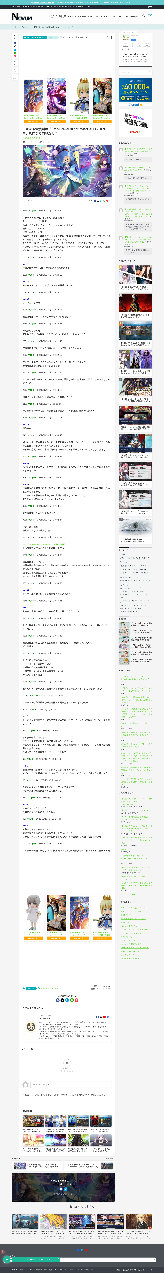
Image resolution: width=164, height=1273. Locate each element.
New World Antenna (130, 951)
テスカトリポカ (125, 594)
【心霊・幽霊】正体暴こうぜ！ (134, 876)
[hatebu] (15, 50)
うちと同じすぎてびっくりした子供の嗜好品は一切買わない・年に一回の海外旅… (136, 885)
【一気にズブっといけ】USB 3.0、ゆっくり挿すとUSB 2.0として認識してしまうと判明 (136, 828)
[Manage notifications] (2, 1252)
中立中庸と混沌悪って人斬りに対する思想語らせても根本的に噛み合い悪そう (136, 781)
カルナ (122, 585)
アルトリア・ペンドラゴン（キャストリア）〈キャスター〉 (134, 573)
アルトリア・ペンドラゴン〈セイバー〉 (134, 569)
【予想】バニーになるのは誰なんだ (136, 810)
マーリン (123, 597)
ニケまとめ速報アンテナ (131, 944)
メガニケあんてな (128, 940)
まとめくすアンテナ (129, 926)
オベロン (136, 577)
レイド (143, 605)
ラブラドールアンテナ (130, 959)
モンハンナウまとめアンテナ (133, 933)
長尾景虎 (27, 138)
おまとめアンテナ (128, 955)
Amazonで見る (33, 121)
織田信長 (138, 608)
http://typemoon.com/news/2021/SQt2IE (44, 544)
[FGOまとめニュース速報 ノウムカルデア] (22, 16)
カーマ (129, 585)
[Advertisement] (67, 57)
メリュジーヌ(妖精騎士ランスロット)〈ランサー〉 (135, 601)
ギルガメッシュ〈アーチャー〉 (131, 588)
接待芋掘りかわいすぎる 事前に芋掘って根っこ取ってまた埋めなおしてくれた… (136, 840)
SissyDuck (30, 142)
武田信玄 (36, 138)
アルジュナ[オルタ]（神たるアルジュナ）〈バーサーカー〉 (134, 565)
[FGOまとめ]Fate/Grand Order (35, 37)
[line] (15, 53)
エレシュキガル (125, 577)
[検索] (149, 72)
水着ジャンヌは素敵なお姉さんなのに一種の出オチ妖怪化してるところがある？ (136, 735)
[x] (15, 46)
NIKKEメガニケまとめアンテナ (134, 908)
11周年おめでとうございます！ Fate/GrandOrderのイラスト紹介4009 (135, 679)
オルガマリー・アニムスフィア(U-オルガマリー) (135, 581)
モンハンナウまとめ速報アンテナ (135, 930)
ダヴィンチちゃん (138, 591)
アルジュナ (124, 562)
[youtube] (104, 1051)
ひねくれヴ (126, 849)
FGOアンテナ (127, 915)
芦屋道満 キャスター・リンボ (130, 611)
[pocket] (15, 56)
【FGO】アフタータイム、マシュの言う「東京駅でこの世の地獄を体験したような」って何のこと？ (138, 239)
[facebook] (149, 7)
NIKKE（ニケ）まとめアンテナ (134, 911)
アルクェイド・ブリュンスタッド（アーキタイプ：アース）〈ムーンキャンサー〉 (135, 558)
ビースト (136, 594)
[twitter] (151, 7)
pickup (122, 554)
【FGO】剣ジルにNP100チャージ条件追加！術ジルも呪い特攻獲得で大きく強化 (138, 151)
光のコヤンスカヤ (126, 608)
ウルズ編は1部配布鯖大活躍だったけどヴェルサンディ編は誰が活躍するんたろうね (136, 699)
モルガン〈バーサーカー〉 (129, 605)
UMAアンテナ (127, 922)
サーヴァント (53, 37)
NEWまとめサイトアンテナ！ (133, 919)
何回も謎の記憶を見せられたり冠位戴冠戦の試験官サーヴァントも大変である (136, 770)
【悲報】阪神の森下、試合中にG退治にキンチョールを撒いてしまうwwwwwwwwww (136, 801)
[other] (108, 1051)
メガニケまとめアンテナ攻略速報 (135, 948)
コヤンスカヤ (124, 591)
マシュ (144, 594)
